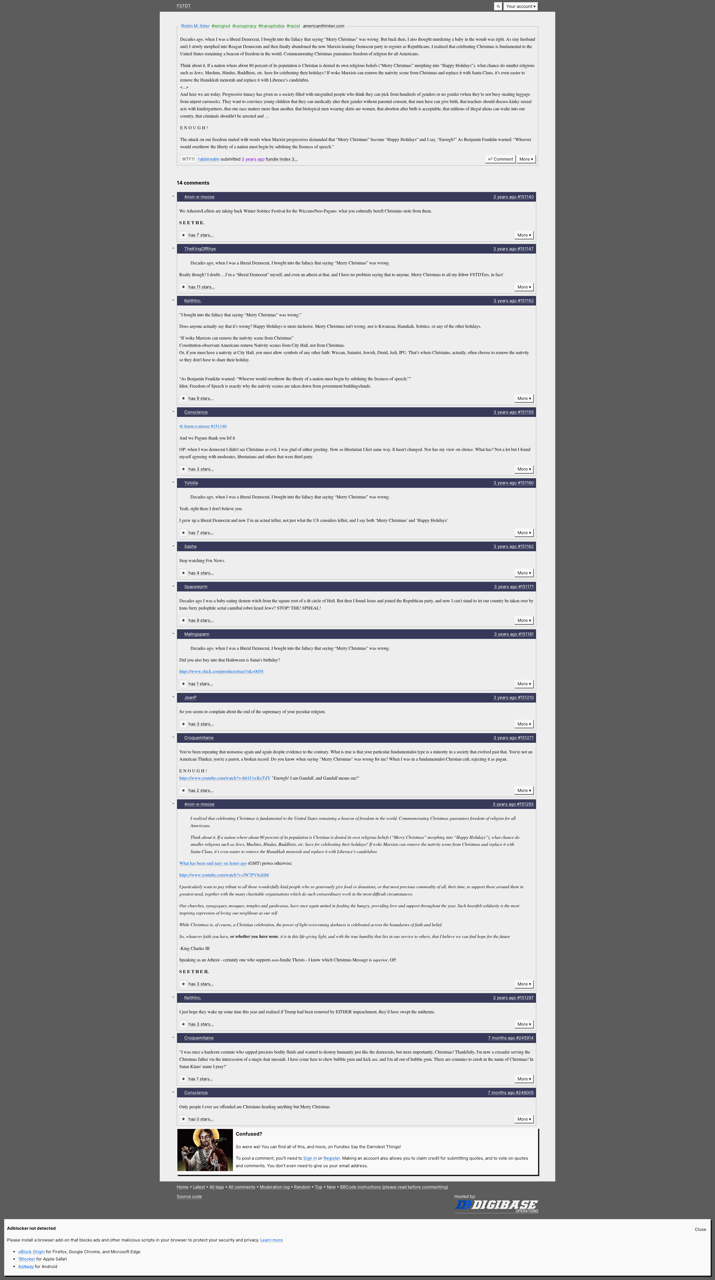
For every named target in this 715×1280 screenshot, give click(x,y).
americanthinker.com (323, 25)
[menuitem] (521, 6)
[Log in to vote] (188, 159)
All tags (216, 1187)
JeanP (190, 697)
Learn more (271, 1240)
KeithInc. (192, 300)
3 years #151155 (514, 412)
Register (331, 1158)
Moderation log (275, 1187)
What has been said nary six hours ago (213, 863)
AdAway (26, 1266)
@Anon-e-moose (194, 426)
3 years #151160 (514, 482)
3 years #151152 (514, 300)
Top (318, 1187)
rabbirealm (209, 159)
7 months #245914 (511, 1037)
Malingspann (196, 634)
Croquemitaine (199, 737)
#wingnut (221, 25)
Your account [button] (519, 6)
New (331, 1187)
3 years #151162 (514, 546)
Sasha (190, 546)
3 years (253, 159)
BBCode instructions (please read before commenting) (394, 1187)
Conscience (196, 412)
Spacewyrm (196, 586)
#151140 (219, 426)
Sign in (310, 1158)
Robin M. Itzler (195, 25)
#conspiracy (244, 25)
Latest (199, 1187)
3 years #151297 (513, 997)
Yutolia (191, 482)
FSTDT (184, 5)
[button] (498, 6)
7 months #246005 (511, 1092)
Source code (189, 1196)
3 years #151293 (513, 804)
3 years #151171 (514, 586)
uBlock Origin (31, 1251)
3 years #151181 (514, 634)
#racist (293, 25)
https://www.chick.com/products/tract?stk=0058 (221, 671)
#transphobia (271, 25)
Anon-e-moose (199, 196)
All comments (241, 1187)
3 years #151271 (514, 737)
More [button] (524, 159)
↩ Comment (500, 159)
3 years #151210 (514, 697)
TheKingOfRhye (200, 248)
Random (302, 1187)
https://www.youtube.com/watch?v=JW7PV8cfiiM (224, 875)
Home (183, 1187)
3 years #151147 (513, 248)
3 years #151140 (513, 196)
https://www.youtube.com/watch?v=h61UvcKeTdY (225, 778)
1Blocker (26, 1259)
